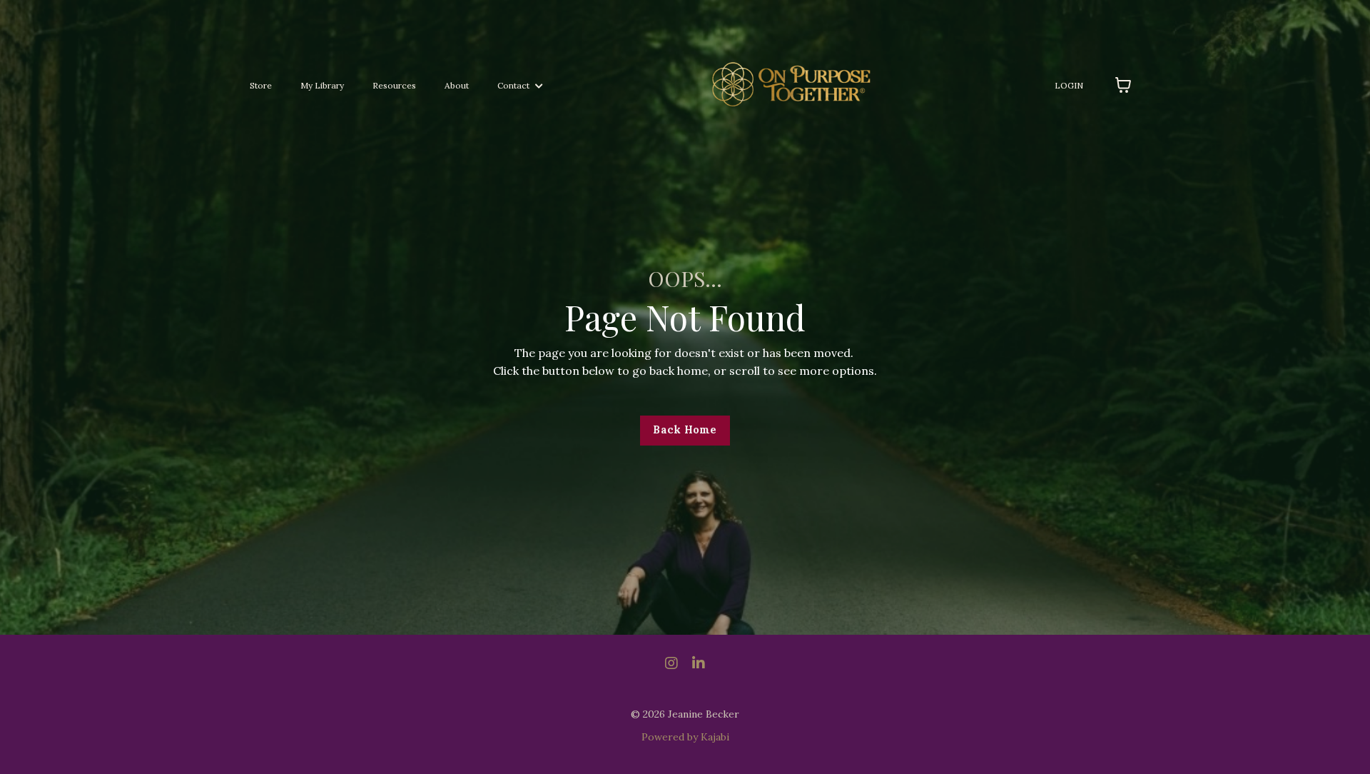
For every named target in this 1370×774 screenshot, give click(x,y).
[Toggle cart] (1123, 85)
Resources (394, 85)
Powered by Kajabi (685, 736)
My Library (322, 85)
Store (261, 85)
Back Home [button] (684, 429)
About (457, 85)
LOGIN (1069, 85)
